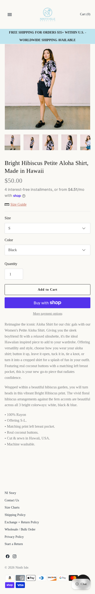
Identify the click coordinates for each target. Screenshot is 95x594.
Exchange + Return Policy (22, 522)
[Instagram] (14, 557)
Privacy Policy (14, 537)
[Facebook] (7, 557)
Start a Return (14, 544)
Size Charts (12, 507)
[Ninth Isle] (47, 14)
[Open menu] (10, 14)
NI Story (10, 493)
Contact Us (12, 500)
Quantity (11, 264)
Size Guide (18, 204)
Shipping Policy (15, 515)
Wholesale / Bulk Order (20, 529)
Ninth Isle (21, 567)
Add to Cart (47, 289)
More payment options (47, 313)
